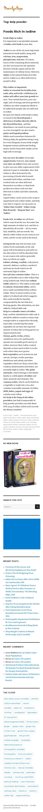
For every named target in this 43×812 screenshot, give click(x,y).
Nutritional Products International (21, 665)
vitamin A (23, 791)
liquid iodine (7, 424)
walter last (8, 795)
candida (7, 708)
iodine (10, 420)
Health (16, 415)
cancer (26, 703)
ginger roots (18, 726)
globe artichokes (33, 418)
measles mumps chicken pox (17, 763)
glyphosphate (10, 736)
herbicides (25, 740)
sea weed (32, 427)
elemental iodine (27, 415)
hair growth (24, 736)
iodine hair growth (20, 420)
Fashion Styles (12, 674)
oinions (34, 424)
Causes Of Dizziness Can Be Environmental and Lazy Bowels (23, 677)
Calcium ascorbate (12, 703)
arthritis (34, 699)
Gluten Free (9, 731)
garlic (24, 418)
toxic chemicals (27, 782)
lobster (15, 424)
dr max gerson (10, 717)
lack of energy (31, 422)
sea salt (25, 427)
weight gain (27, 429)
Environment (32, 722)
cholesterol (29, 708)
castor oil (18, 708)
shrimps (9, 429)
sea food (19, 427)
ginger (7, 726)
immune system (25, 754)
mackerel (21, 424)
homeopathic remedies (14, 749)
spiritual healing (11, 782)
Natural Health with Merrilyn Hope (15, 805)
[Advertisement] (22, 534)
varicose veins (10, 791)
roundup (8, 777)
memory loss (9, 768)
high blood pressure (13, 745)
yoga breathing (23, 795)
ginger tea (30, 726)
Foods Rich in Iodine (19, 31)
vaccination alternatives (14, 786)
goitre (5, 420)
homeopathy (10, 754)
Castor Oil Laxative (22, 659)
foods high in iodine (14, 418)
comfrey (8, 713)
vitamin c (33, 791)
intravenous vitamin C (13, 759)
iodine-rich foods (9, 422)
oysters (5, 427)
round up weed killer (24, 777)
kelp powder (20, 422)
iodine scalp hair (33, 420)
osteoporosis (18, 772)
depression (32, 713)
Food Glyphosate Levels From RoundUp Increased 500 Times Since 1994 (22, 613)
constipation (19, 713)
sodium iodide (18, 429)
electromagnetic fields (14, 722)
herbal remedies (11, 740)
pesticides (30, 772)
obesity (7, 772)
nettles (28, 424)
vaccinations (32, 786)
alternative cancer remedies (16, 699)
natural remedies (25, 768)
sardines (12, 427)
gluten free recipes (26, 731)
